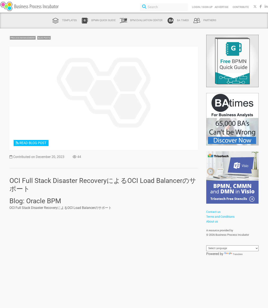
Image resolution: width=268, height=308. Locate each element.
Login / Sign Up (202, 7)
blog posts (44, 38)
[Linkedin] (266, 7)
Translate (238, 254)
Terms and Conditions (220, 216)
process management (22, 38)
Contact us (213, 212)
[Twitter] (255, 7)
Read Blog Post (32, 143)
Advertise (221, 7)
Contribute (241, 7)
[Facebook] (261, 7)
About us (212, 221)
